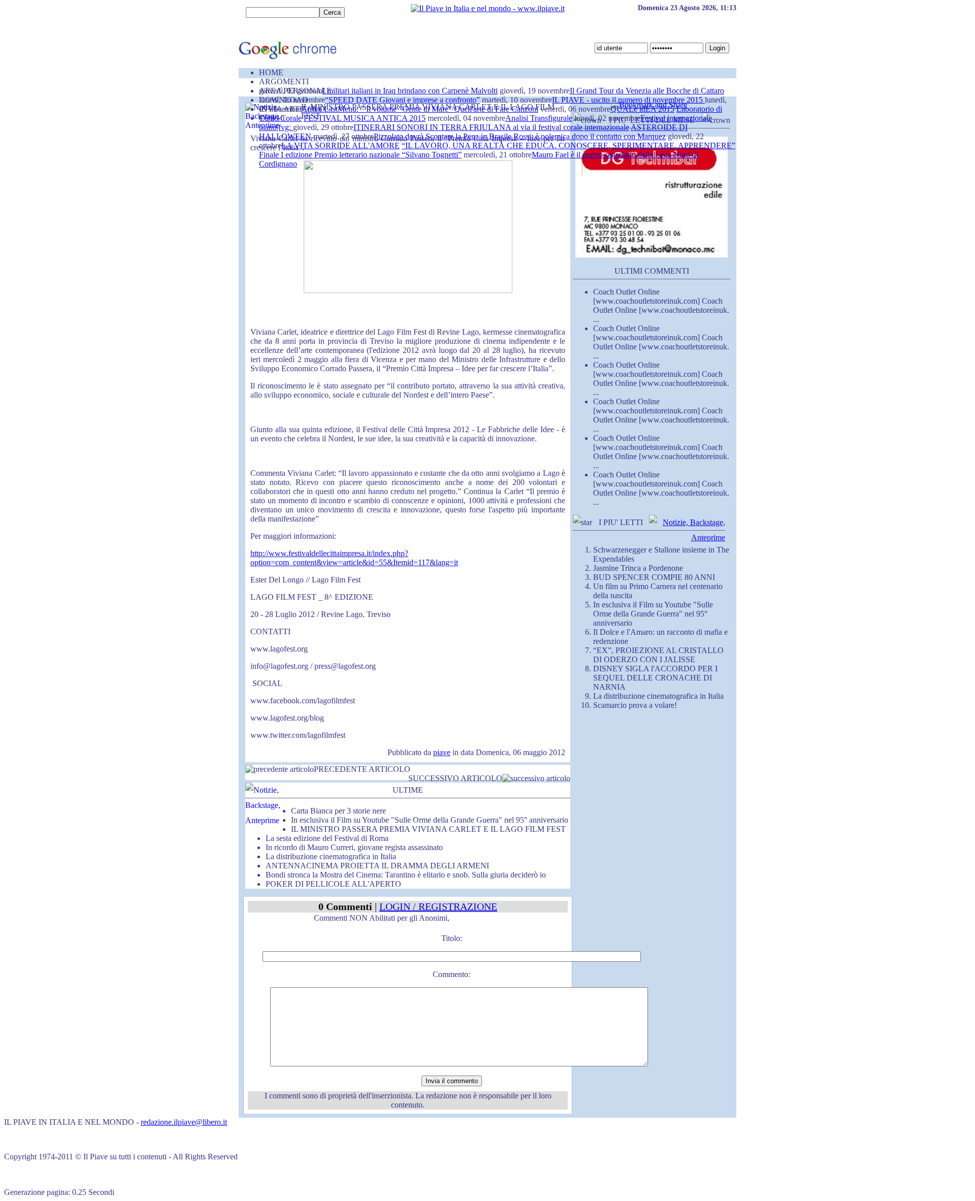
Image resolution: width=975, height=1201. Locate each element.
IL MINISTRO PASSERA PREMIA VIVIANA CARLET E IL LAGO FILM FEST (428, 829)
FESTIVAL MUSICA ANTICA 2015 (365, 118)
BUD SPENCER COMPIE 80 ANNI (654, 577)
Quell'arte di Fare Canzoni (496, 109)
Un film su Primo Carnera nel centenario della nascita (658, 591)
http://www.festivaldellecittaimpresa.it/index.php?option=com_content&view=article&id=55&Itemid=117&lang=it (354, 558)
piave (441, 752)
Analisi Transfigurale (538, 118)
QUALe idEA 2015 (642, 109)
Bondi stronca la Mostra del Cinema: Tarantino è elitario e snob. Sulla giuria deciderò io (406, 874)
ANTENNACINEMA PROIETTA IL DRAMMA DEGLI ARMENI (377, 865)
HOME (271, 72)
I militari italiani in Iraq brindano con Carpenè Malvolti (410, 90)
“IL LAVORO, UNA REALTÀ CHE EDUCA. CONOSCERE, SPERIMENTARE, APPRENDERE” (568, 145)
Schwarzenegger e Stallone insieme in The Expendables (661, 554)
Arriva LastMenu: (331, 109)
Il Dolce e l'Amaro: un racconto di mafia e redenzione (660, 636)
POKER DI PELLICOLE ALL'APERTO (333, 884)
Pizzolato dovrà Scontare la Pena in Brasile (443, 136)
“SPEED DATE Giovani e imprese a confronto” (402, 99)
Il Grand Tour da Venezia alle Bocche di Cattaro (647, 90)
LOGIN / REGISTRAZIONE (438, 906)
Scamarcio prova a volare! (635, 705)
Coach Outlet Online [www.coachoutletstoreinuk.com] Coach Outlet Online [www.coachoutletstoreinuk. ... (661, 305)
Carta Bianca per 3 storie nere (338, 810)
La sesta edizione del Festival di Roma (327, 838)
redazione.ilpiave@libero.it (184, 1122)
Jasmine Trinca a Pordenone (638, 568)
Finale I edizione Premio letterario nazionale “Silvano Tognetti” (360, 154)
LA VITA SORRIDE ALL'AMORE (340, 145)
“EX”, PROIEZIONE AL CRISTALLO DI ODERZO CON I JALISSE (658, 655)
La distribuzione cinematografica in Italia (331, 856)
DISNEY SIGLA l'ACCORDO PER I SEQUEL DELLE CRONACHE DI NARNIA (655, 677)
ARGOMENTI (284, 81)
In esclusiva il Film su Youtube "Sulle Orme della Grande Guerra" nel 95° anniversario (429, 820)
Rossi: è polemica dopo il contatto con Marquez (589, 136)
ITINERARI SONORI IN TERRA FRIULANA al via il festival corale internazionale (491, 127)
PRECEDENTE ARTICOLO (362, 769)
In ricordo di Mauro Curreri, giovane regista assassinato (354, 847)
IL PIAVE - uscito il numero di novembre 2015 (628, 99)
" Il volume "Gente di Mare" (407, 109)
